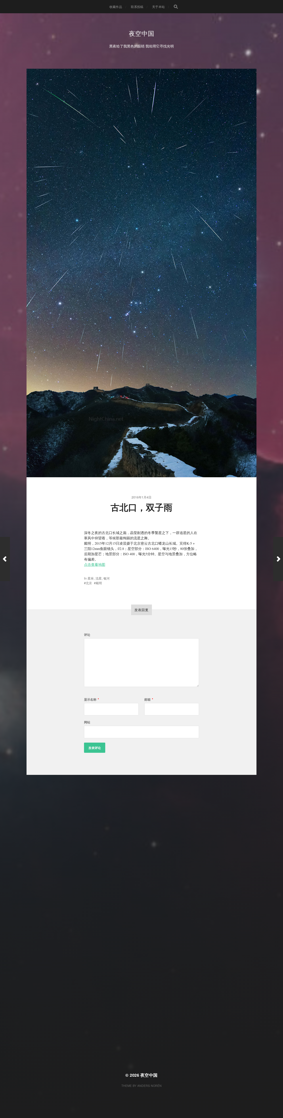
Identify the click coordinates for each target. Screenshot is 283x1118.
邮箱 (148, 699)
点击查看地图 (94, 564)
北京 (89, 583)
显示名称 (91, 699)
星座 (91, 578)
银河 (106, 578)
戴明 (99, 583)
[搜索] (176, 7)
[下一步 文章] (278, 559)
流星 (99, 578)
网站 (87, 722)
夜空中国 (141, 33)
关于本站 (158, 6)
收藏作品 (115, 6)
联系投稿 (137, 6)
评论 (87, 634)
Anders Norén (149, 1086)
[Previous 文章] (5, 559)
